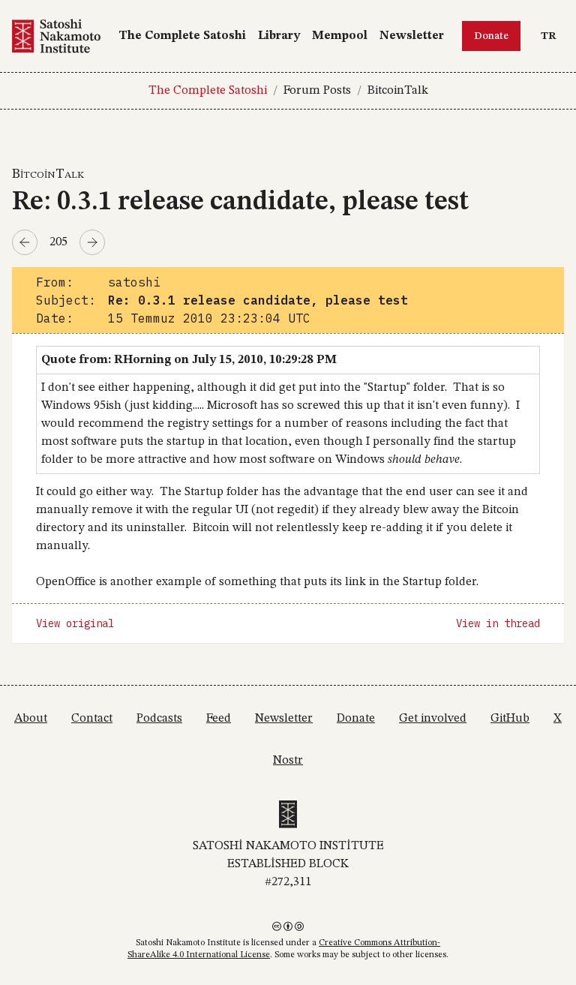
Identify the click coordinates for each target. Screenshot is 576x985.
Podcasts (159, 719)
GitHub (510, 719)
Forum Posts (317, 91)
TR (552, 35)
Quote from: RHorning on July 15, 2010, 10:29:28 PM (189, 360)
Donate (491, 36)
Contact (91, 719)
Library (279, 36)
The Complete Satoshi (182, 36)
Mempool (340, 36)
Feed (218, 719)
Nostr (288, 761)
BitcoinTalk (398, 91)
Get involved (432, 719)
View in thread (498, 623)
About (30, 719)
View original (75, 623)
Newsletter (412, 36)
